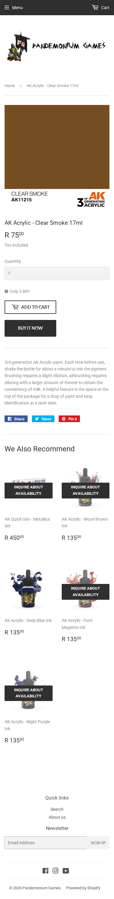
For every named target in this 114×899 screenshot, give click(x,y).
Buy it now (30, 328)
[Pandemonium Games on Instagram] (56, 871)
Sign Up (98, 843)
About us (57, 817)
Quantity (13, 261)
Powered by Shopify (83, 888)
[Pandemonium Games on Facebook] (45, 871)
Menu (17, 7)
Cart (104, 7)
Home (10, 85)
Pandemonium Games (41, 888)
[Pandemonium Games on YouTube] (66, 871)
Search (57, 809)
